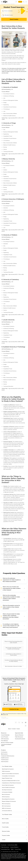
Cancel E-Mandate (5, 735)
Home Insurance (4, 761)
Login (21, 1)
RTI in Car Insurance (6, 803)
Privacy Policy (18, 849)
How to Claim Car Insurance (8, 785)
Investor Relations (14, 847)
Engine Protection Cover (7, 778)
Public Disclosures (19, 736)
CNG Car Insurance (6, 771)
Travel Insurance (4, 759)
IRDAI (12, 849)
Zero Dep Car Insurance (7, 789)
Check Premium (14, 19)
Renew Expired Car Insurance (8, 799)
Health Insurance (5, 757)
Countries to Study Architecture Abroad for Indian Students (13, 660)
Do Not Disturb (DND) (12, 845)
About (9, 728)
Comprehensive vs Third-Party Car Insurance (11, 782)
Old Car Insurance (6, 796)
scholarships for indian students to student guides (13, 654)
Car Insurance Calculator (7, 792)
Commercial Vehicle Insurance (7, 755)
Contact (14, 728)
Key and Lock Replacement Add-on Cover (11, 780)
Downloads (3, 845)
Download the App (14, 709)
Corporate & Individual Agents (6, 745)
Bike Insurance (4, 754)
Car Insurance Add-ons (7, 810)
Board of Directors (19, 735)
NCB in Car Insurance (6, 808)
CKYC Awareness (5, 738)
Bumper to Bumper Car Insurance (9, 801)
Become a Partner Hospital (7, 742)
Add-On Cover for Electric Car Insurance (10, 773)
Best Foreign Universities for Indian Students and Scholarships (13, 648)
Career (18, 728)
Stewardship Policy (5, 849)
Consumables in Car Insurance (8, 775)
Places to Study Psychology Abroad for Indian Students (13, 642)
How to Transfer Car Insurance (8, 787)
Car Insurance (4, 752)
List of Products (4, 736)
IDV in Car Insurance (6, 806)
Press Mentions (4, 740)
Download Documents (20, 738)
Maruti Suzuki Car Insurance (8, 769)
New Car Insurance (6, 794)
